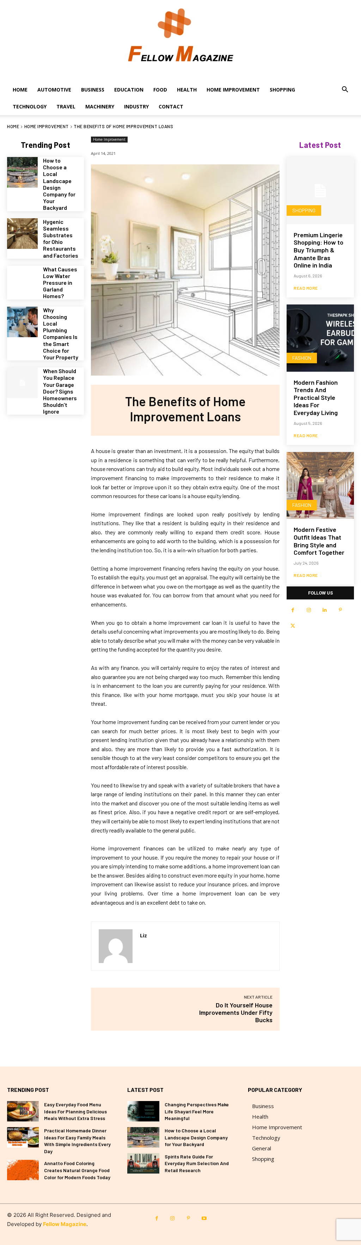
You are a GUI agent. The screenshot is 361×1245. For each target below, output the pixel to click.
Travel (65, 106)
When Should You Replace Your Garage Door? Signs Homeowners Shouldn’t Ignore (60, 391)
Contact (171, 106)
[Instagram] (308, 610)
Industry (136, 106)
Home (20, 89)
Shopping (282, 89)
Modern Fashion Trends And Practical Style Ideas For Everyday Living (316, 397)
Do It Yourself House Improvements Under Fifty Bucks (236, 1012)
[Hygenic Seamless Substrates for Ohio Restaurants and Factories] (22, 233)
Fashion (301, 358)
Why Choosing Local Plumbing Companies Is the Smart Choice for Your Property (60, 333)
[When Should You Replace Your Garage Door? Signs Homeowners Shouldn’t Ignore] (22, 382)
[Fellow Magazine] (180, 40)
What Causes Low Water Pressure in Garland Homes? (60, 283)
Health (187, 89)
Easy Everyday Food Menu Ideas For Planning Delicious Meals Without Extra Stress (75, 1111)
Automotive (54, 89)
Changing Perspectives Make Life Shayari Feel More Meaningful (197, 1111)
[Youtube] (204, 1218)
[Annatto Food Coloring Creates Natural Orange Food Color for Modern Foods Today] (23, 1170)
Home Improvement (233, 89)
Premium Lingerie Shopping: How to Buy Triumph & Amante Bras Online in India (318, 250)
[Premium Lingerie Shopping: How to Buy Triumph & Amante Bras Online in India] (320, 190)
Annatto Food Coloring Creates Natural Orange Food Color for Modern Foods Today (77, 1170)
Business (92, 89)
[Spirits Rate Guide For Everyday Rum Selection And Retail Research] (143, 1163)
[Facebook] (293, 610)
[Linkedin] (324, 610)
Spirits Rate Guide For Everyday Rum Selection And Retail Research (197, 1163)
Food (160, 89)
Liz (143, 935)
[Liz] (116, 946)
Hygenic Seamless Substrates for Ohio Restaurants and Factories (60, 238)
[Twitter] (293, 626)
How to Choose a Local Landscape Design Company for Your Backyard (59, 184)
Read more (306, 288)
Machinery (99, 106)
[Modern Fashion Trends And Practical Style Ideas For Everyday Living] (320, 338)
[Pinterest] (340, 610)
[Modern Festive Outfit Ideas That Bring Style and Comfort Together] (320, 485)
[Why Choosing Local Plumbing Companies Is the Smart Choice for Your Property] (22, 322)
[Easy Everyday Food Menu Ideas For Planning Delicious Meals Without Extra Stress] (23, 1111)
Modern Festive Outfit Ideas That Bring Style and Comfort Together (319, 541)
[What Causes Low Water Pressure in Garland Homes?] (22, 281)
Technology (30, 106)
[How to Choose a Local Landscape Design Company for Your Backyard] (22, 172)
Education (128, 89)
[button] (344, 90)
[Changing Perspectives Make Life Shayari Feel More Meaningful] (143, 1111)
